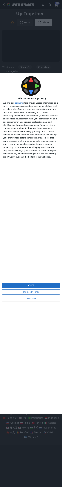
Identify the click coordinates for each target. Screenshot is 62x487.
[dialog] (31, 243)
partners (19, 103)
